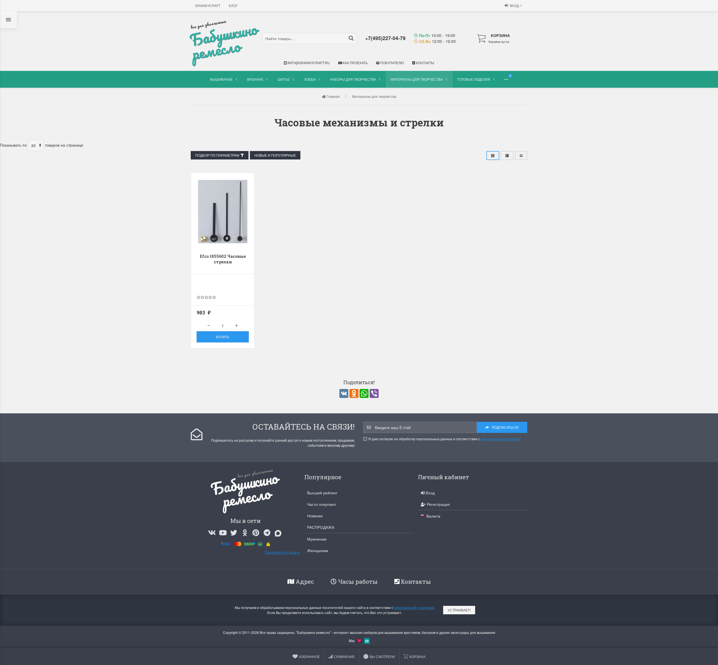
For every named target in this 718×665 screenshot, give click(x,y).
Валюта (432, 516)
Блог (233, 5)
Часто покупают (321, 504)
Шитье (284, 79)
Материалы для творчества (416, 79)
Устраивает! (459, 610)
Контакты (424, 62)
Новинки (315, 515)
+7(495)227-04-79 (385, 37)
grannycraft (207, 5)
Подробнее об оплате (282, 552)
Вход (514, 5)
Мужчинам (316, 539)
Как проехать (355, 62)
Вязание (255, 79)
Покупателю (391, 62)
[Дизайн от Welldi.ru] (367, 640)
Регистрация (438, 504)
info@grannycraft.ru (308, 62)
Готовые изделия (473, 79)
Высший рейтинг (322, 492)
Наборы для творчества (353, 79)
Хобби (310, 79)
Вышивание (221, 79)
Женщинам (317, 550)
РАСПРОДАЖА (320, 527)
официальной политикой (501, 438)
